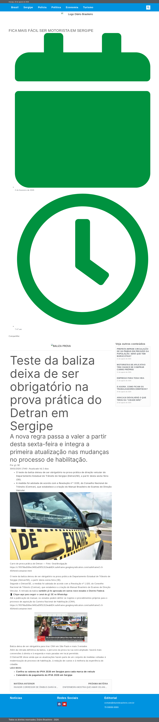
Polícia (42, 7)
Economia (72, 7)
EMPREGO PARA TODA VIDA (130, 378)
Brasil (15, 7)
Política (56, 7)
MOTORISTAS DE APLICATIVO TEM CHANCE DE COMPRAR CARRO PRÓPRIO (131, 367)
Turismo (88, 7)
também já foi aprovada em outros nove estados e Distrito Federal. (72, 591)
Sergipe (28, 7)
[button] (148, 7)
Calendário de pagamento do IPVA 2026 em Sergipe (44, 675)
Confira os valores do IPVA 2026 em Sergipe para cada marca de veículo (55, 671)
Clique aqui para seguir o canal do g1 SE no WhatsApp (40, 594)
